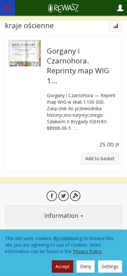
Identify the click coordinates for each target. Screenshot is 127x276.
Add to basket (100, 158)
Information (62, 215)
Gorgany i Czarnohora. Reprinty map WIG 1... (78, 66)
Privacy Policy (87, 251)
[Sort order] (115, 26)
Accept (62, 266)
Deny (85, 266)
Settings (110, 266)
